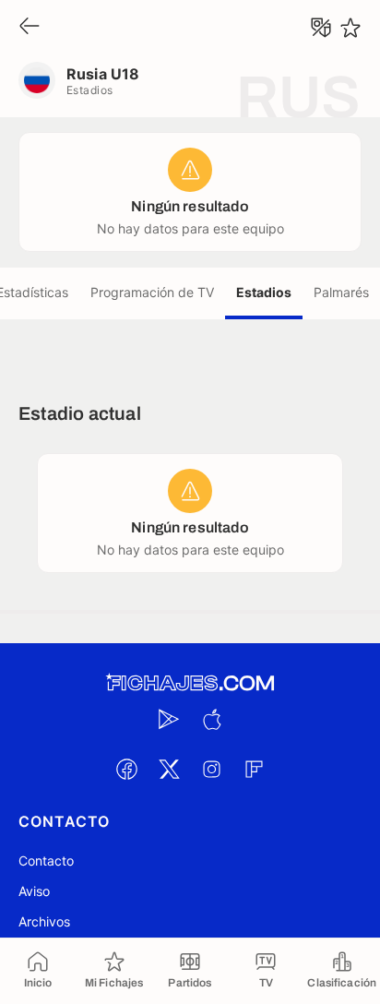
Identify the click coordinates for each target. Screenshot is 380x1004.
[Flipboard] (253, 769)
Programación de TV (152, 292)
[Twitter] (169, 769)
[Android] (169, 719)
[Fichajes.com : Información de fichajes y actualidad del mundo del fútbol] (190, 683)
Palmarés (341, 292)
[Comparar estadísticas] (321, 28)
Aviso (34, 891)
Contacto (46, 860)
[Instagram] (211, 769)
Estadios (263, 292)
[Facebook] (126, 769)
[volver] (29, 27)
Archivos (44, 921)
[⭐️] (350, 28)
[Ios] (211, 719)
